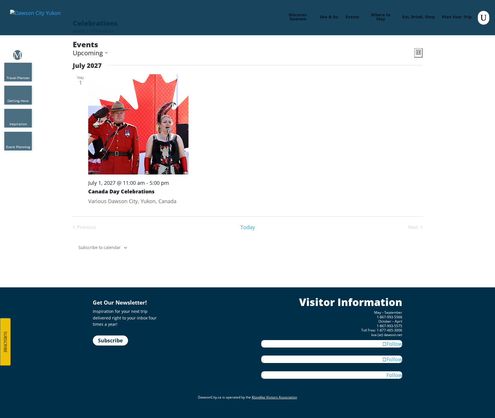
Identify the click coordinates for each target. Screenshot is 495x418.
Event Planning (18, 147)
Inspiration (18, 124)
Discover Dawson (298, 17)
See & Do (329, 17)
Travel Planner (18, 78)
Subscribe (110, 340)
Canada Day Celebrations (121, 191)
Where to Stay (380, 17)
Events (352, 17)
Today (247, 227)
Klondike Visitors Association (274, 397)
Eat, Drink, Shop (418, 17)
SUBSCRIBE (5, 342)
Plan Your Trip (457, 17)
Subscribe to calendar (99, 247)
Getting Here (18, 101)
